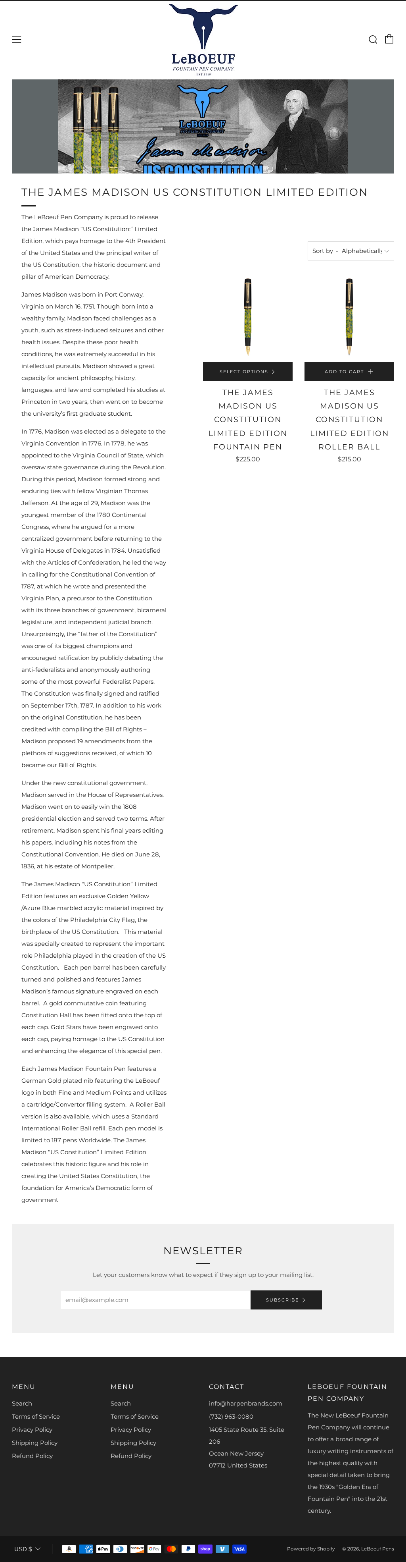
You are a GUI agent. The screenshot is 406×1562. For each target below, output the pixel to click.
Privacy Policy (32, 1429)
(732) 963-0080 (231, 1416)
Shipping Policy (34, 1442)
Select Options (244, 371)
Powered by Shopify (311, 1549)
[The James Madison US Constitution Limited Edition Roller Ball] (349, 317)
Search (22, 1403)
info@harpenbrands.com (245, 1403)
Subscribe (282, 1300)
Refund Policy (32, 1456)
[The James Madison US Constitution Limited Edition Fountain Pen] (248, 317)
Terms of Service (36, 1416)
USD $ (23, 1549)
